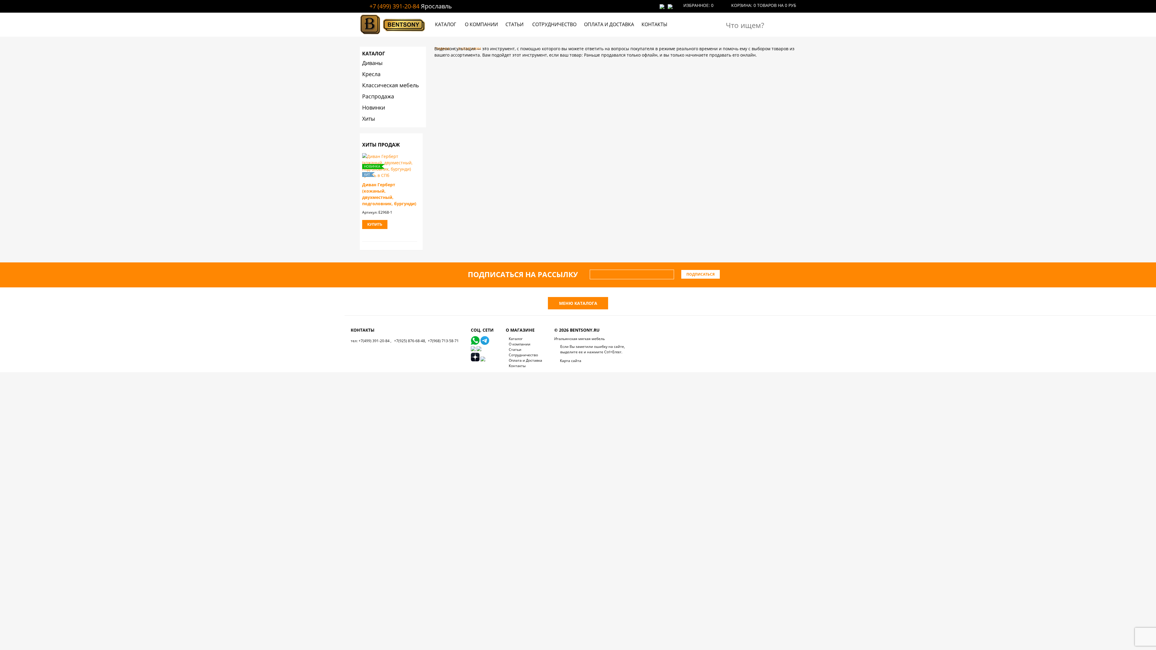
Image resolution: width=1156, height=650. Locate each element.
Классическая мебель (390, 85)
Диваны (372, 63)
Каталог (445, 24)
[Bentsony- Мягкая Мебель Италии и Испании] (393, 35)
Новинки (373, 107)
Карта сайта (570, 360)
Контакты (654, 24)
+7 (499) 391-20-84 (394, 6)
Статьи (514, 24)
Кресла (371, 74)
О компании (481, 24)
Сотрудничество (554, 24)
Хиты (368, 118)
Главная (441, 48)
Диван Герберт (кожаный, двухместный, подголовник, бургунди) (389, 194)
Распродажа (378, 96)
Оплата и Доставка (609, 24)
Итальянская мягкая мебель (579, 338)
